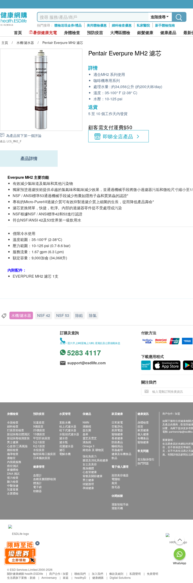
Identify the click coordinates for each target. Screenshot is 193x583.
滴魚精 (87, 442)
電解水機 (65, 454)
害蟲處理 (117, 450)
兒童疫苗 (38, 422)
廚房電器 (117, 430)
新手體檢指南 (165, 25)
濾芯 (62, 450)
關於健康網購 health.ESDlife (25, 573)
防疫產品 (117, 442)
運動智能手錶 (120, 504)
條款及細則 (116, 573)
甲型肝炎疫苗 (41, 438)
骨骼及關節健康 (92, 476)
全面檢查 (12, 422)
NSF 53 (62, 315)
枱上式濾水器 (67, 426)
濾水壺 (63, 438)
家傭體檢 (12, 469)
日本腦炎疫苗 (41, 458)
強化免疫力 (90, 456)
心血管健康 (90, 472)
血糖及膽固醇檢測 (44, 479)
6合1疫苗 (39, 446)
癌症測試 (12, 466)
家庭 (65, 577)
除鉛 (79, 315)
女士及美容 (90, 464)
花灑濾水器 (66, 446)
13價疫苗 (39, 434)
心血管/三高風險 (17, 446)
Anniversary (49, 577)
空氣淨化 (117, 426)
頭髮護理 (88, 484)
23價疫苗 (39, 430)
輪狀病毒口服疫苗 (44, 454)
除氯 (92, 315)
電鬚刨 (116, 479)
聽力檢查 (12, 481)
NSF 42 (43, 315)
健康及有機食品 (121, 454)
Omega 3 (88, 446)
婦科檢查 (12, 426)
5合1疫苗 (39, 442)
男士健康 (12, 442)
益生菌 (87, 430)
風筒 (114, 483)
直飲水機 (65, 422)
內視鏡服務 (14, 462)
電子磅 (37, 487)
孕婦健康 (88, 488)
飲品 (114, 458)
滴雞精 (87, 426)
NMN (86, 422)
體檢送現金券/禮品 (68, 25)
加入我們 (97, 573)
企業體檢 (12, 493)
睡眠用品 (117, 446)
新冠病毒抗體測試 (18, 434)
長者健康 (117, 438)
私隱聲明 (135, 573)
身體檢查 (143, 422)
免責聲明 (152, 573)
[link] (18, 533)
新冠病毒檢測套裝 (18, 438)
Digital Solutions (120, 577)
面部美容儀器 (120, 475)
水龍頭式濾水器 (69, 434)
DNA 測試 (13, 473)
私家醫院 (143, 25)
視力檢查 (12, 477)
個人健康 (143, 434)
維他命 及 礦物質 (93, 450)
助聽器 (37, 491)
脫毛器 (116, 487)
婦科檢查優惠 (122, 25)
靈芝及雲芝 (90, 438)
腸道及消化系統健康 (95, 460)
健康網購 (98, 577)
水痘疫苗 (38, 450)
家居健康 (143, 430)
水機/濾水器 (21, 315)
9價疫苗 (38, 426)
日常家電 (117, 422)
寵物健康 (117, 434)
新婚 (32, 577)
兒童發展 (12, 489)
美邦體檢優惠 (97, 25)
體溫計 (37, 483)
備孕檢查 (12, 454)
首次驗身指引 (145, 459)
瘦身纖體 (88, 468)
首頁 (18, 32)
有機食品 (143, 438)
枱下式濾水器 (67, 430)
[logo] (14, 26)
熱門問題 (143, 463)
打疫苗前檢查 (15, 430)
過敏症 (11, 458)
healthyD (80, 577)
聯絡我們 (80, 573)
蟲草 (85, 434)
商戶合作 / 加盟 (58, 573)
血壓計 (37, 475)
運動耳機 (117, 508)
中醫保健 (12, 485)
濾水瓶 (63, 442)
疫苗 (140, 426)
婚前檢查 (12, 450)
